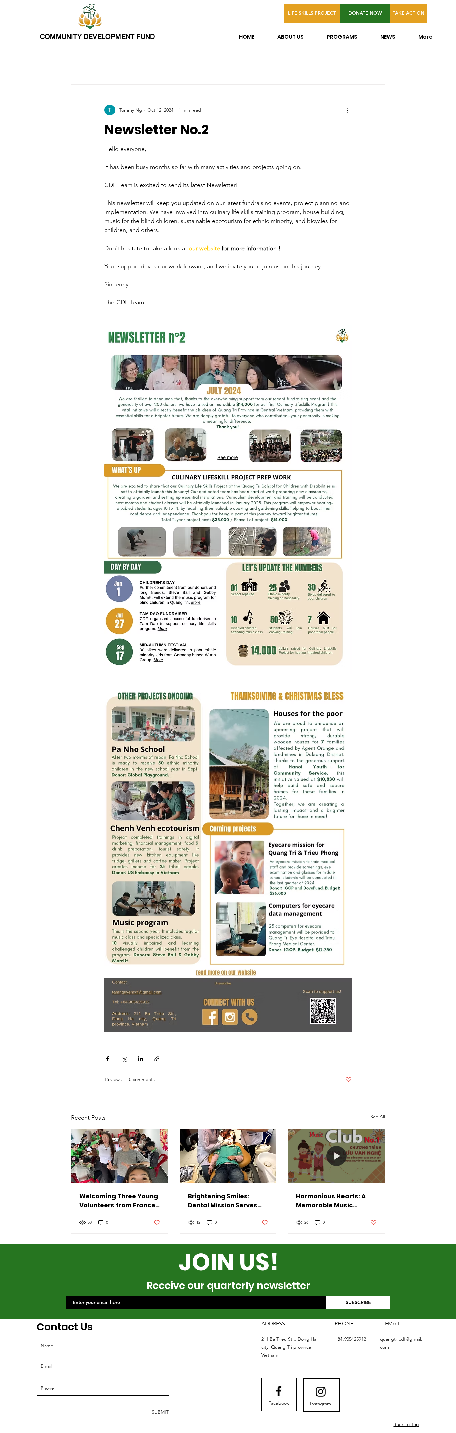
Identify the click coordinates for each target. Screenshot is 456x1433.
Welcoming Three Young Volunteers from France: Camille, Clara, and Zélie (118, 1201)
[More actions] (348, 110)
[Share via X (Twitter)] (124, 1059)
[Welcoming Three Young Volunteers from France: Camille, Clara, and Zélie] (119, 1156)
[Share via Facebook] (107, 1059)
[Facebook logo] (278, 1391)
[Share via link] (157, 1059)
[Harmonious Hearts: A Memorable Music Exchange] (336, 1156)
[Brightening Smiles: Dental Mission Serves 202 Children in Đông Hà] (228, 1156)
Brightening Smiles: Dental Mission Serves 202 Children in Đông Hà (225, 1201)
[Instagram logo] (320, 1391)
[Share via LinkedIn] (140, 1059)
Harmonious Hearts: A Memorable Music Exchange (331, 1201)
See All (377, 1117)
